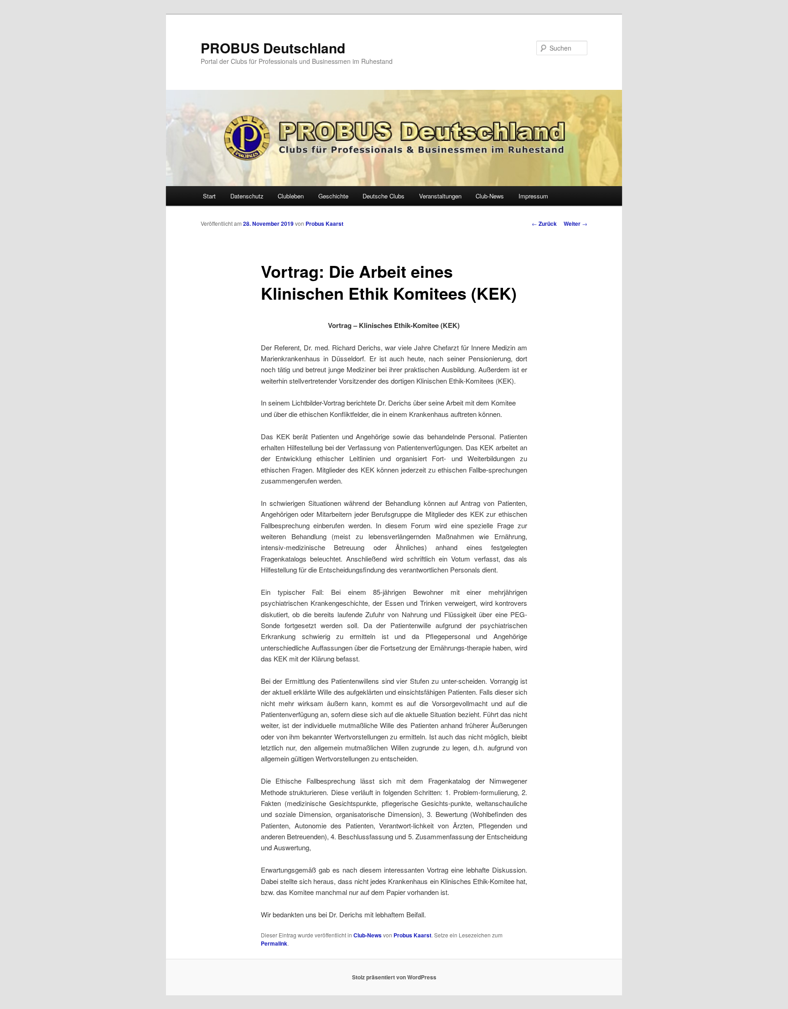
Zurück (544, 223)
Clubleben (291, 196)
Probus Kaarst (324, 223)
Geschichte (333, 196)
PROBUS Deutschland (273, 47)
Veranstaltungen (440, 196)
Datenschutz (247, 196)
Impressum (533, 196)
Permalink (274, 943)
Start (209, 196)
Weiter (575, 223)
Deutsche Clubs (383, 196)
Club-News (490, 196)
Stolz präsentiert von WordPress (394, 977)
